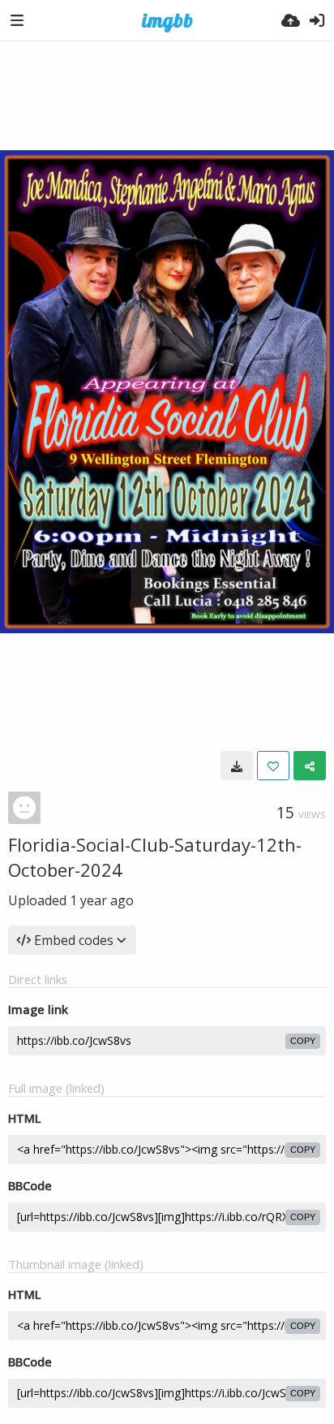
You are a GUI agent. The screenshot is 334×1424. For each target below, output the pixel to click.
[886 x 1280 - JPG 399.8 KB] (237, 765)
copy (302, 1041)
